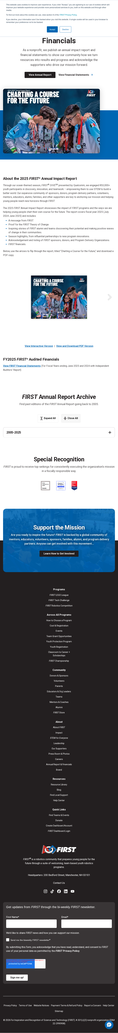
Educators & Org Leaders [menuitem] (59, 691)
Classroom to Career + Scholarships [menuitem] (59, 654)
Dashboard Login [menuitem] (59, 831)
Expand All (50, 418)
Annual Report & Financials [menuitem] (59, 764)
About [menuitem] (59, 727)
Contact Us (59, 882)
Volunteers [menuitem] (59, 681)
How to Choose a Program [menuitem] (59, 620)
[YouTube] (72, 891)
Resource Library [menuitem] (59, 784)
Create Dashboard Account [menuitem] (59, 825)
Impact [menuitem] (59, 732)
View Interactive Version (39, 346)
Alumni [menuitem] (59, 707)
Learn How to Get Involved (59, 553)
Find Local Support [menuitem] (59, 795)
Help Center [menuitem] (59, 800)
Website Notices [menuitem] (41, 1005)
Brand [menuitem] (59, 770)
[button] (109, 1025)
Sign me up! (17, 977)
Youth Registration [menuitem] (59, 647)
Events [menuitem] (59, 631)
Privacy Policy (68, 14)
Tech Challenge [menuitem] (59, 600)
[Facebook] (59, 891)
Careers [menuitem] (59, 759)
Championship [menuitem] (59, 661)
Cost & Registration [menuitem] (59, 625)
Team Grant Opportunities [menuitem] (59, 636)
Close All (73, 418)
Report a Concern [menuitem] (92, 1005)
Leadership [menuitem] (59, 743)
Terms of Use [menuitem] (25, 1005)
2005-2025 (13, 432)
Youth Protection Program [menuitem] (59, 641)
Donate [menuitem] (59, 820)
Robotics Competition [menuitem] (59, 605)
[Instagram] (45, 891)
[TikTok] (52, 891)
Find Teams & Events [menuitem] (59, 815)
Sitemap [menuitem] (59, 1011)
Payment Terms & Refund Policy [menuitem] (66, 1005)
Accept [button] (52, 29)
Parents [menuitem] (59, 686)
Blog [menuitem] (59, 790)
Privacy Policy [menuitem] (10, 1005)
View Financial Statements (74, 74)
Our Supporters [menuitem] (59, 748)
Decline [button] (65, 29)
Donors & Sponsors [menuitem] (59, 675)
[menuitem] (59, 738)
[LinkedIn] (66, 891)
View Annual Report (40, 74)
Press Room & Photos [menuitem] (59, 754)
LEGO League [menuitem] (59, 595)
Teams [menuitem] (59, 696)
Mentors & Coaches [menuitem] (59, 702)
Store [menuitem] (59, 712)
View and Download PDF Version (74, 346)
